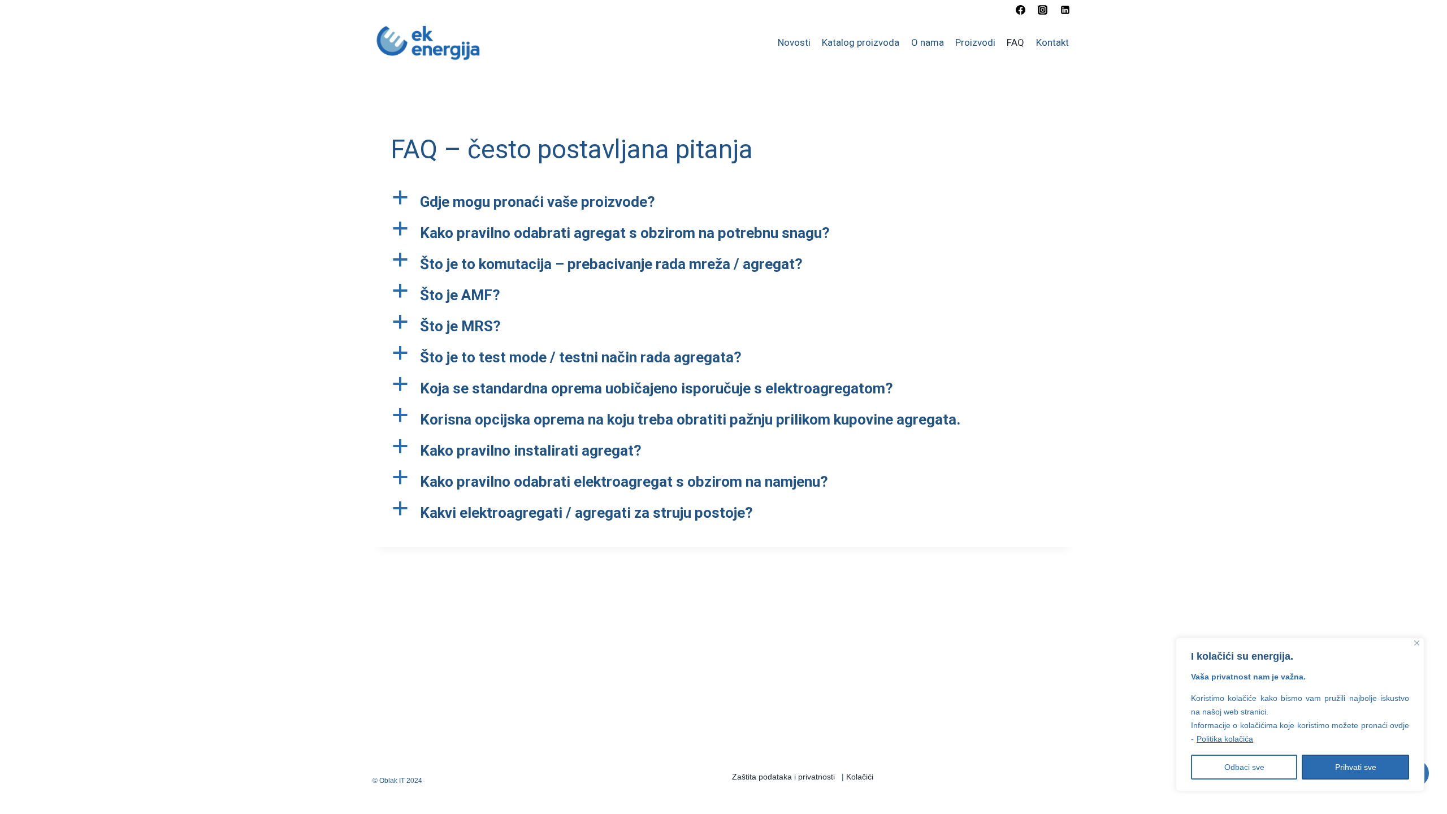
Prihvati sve (1355, 767)
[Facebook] (1020, 9)
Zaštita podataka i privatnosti (783, 776)
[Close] (1416, 643)
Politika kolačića (1225, 738)
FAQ (1015, 42)
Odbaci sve (1244, 767)
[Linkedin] (1065, 9)
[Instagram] (1042, 9)
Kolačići (859, 776)
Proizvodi (975, 42)
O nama (927, 42)
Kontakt (1052, 42)
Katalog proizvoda (860, 42)
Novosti (794, 42)
